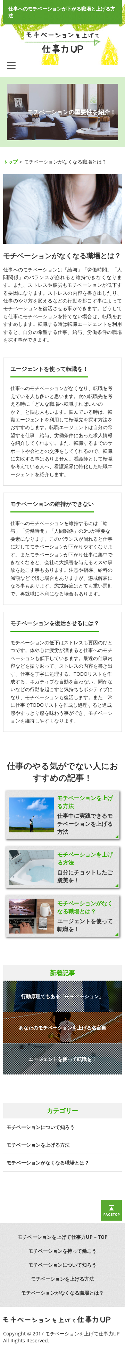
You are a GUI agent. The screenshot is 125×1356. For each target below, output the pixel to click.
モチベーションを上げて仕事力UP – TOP (63, 1237)
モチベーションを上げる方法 (38, 1144)
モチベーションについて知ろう (41, 1127)
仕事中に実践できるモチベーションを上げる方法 (85, 824)
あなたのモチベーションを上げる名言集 (62, 1027)
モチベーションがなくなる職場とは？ (85, 907)
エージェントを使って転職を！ (49, 369)
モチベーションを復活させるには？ (54, 623)
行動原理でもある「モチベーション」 (62, 996)
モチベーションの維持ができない (52, 504)
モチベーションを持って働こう (62, 1251)
